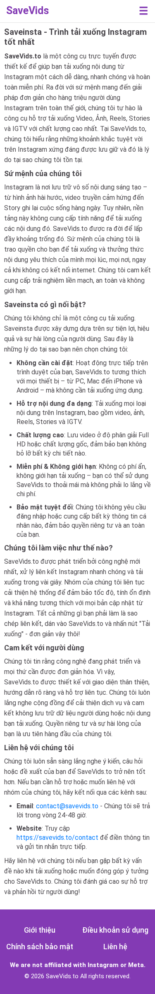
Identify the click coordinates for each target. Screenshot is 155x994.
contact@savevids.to (67, 806)
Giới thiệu (39, 930)
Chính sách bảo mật (39, 946)
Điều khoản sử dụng (115, 930)
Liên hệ (115, 946)
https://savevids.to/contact (57, 837)
